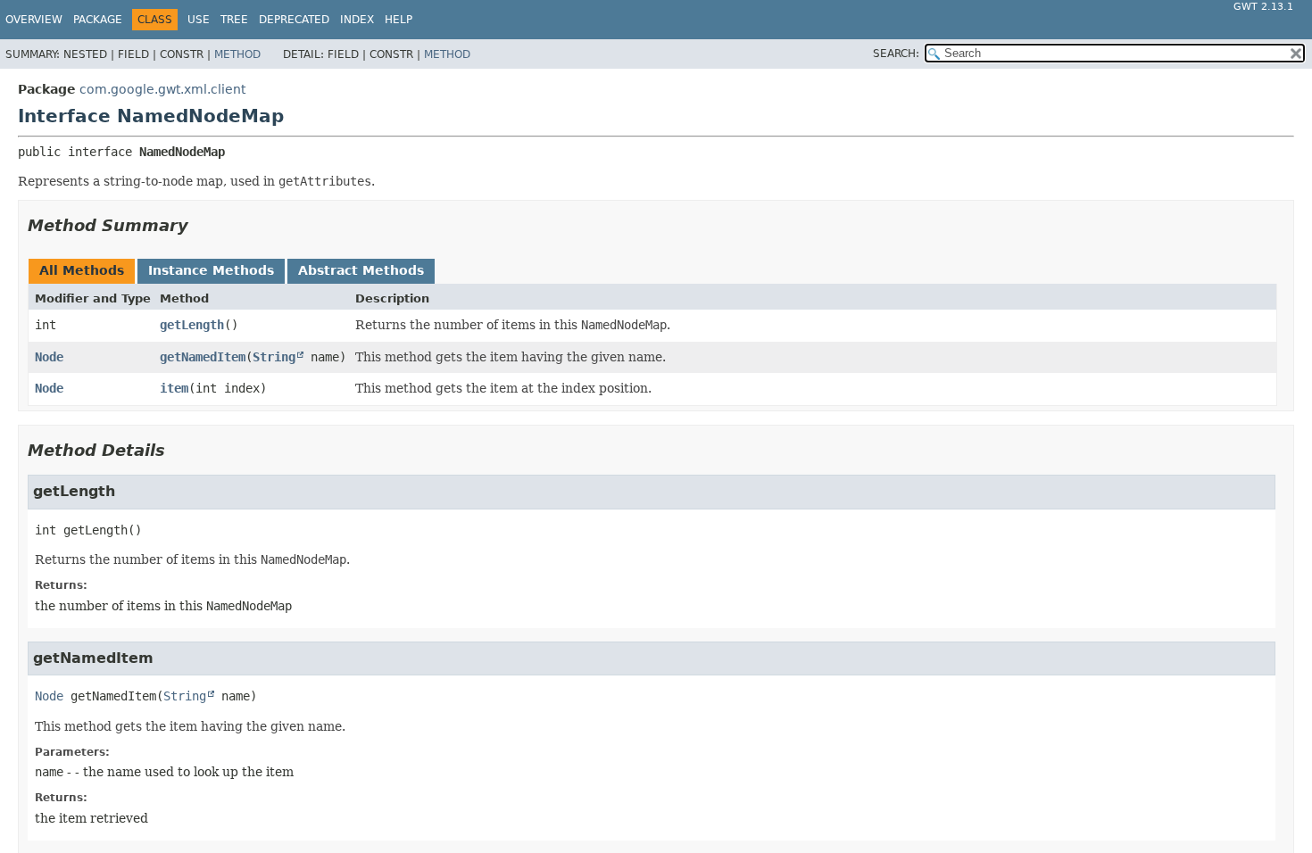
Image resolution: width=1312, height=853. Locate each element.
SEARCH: (896, 53)
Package (97, 19)
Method (237, 54)
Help (398, 19)
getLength (192, 325)
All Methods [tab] (81, 270)
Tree (234, 19)
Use (198, 19)
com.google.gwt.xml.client (162, 89)
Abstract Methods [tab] (361, 270)
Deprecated (294, 19)
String (274, 357)
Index (357, 19)
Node (49, 357)
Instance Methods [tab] (211, 270)
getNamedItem (202, 357)
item (174, 388)
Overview (33, 19)
